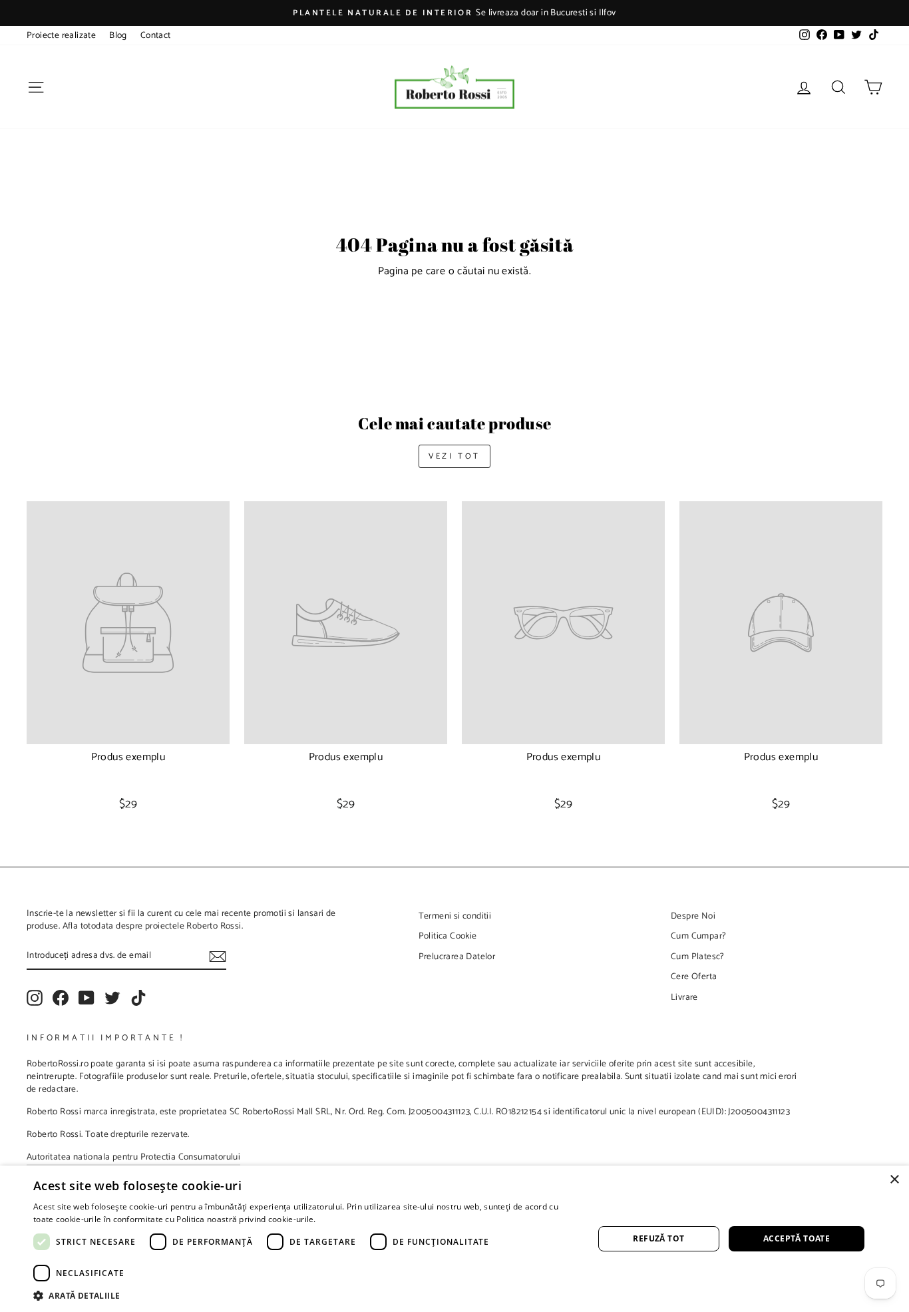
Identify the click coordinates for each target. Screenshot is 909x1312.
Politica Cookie (448, 936)
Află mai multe (346, 1219)
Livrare (684, 997)
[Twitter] (112, 998)
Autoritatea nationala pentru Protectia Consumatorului (133, 1157)
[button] (304, 1295)
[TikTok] (138, 998)
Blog (118, 35)
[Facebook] (61, 998)
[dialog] (454, 1239)
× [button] (894, 1180)
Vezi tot (454, 456)
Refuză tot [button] (658, 1238)
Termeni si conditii (455, 916)
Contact (155, 35)
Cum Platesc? (698, 956)
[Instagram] (35, 998)
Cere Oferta (694, 976)
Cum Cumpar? (698, 936)
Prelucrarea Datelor (457, 956)
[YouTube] (86, 998)
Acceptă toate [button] (796, 1238)
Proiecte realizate (61, 35)
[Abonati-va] (217, 957)
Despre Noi (693, 916)
